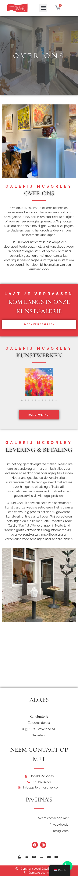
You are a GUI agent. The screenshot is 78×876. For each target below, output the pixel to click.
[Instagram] (43, 845)
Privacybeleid (59, 824)
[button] (43, 8)
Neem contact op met (53, 818)
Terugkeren (61, 831)
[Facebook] (35, 845)
